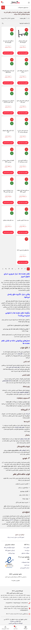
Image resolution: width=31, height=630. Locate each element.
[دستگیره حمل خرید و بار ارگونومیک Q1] (8, 33)
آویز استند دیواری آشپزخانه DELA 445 (8, 71)
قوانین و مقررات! (14, 621)
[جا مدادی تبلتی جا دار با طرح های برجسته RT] (23, 123)
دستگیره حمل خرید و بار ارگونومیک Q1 (8, 41)
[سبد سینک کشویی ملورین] (23, 213)
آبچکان (24, 450)
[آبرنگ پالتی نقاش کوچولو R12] (8, 123)
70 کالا (11, 520)
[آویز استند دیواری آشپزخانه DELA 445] (8, 63)
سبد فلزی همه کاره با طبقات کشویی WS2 (23, 191)
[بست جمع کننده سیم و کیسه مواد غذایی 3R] (8, 183)
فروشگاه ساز (19, 623)
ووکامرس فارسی (12, 623)
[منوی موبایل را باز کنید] (29, 2)
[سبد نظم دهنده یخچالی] (8, 213)
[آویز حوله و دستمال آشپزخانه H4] (23, 33)
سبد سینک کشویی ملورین (23, 220)
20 (6, 269)
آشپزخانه (28, 414)
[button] (22, 53)
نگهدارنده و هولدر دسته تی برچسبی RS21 (8, 161)
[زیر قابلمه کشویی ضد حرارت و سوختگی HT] (23, 153)
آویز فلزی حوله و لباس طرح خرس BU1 (23, 101)
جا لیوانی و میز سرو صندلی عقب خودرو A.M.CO (8, 101)
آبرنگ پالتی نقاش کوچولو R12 (8, 131)
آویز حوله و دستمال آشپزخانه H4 (23, 41)
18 (12, 269)
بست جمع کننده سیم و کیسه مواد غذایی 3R (8, 191)
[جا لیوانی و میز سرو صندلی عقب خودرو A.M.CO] (8, 93)
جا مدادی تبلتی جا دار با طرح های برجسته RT (23, 131)
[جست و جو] (3, 7)
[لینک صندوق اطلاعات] (15, 536)
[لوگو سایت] (15, 2)
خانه (28, 18)
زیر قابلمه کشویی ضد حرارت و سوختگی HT (23, 161)
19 (9, 269)
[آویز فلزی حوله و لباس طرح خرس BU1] (23, 93)
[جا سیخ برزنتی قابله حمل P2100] (23, 63)
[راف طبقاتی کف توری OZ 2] (23, 243)
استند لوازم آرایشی (6, 381)
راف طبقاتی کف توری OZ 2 (23, 250)
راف (21, 450)
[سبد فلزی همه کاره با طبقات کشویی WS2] (23, 183)
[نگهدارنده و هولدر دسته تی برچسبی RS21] (8, 153)
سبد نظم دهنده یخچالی (8, 220)
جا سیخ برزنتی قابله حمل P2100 (22, 71)
